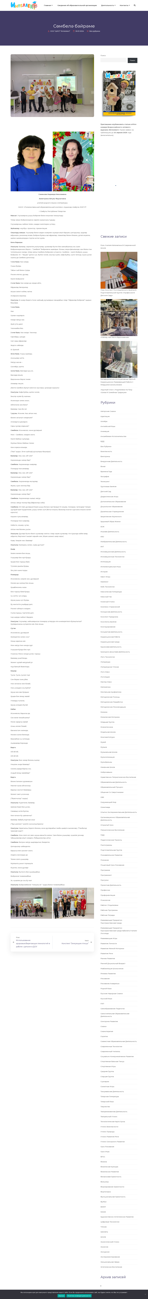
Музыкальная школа (109, 752)
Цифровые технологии (110, 1222)
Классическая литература (111, 592)
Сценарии (105, 1082)
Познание (105, 860)
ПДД (102, 835)
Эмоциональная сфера (110, 1262)
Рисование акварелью (110, 984)
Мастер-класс (106, 682)
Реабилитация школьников (112, 969)
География (105, 477)
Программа (105, 870)
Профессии (105, 890)
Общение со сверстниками (112, 792)
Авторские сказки (108, 411)
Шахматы (104, 1232)
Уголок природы (107, 1132)
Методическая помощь (110, 697)
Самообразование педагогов (112, 1009)
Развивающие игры (109, 938)
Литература (105, 662)
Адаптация (105, 416)
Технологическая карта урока (113, 1122)
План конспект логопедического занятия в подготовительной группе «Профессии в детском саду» (118, 292)
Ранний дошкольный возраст (113, 963)
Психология (105, 900)
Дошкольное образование (112, 507)
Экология (104, 1247)
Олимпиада (105, 807)
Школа (103, 1237)
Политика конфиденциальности (78, 1296)
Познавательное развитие (111, 855)
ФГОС (103, 1157)
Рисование (105, 979)
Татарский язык (107, 1102)
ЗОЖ (102, 527)
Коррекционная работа (110, 637)
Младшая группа (107, 722)
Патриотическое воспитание (112, 830)
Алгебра (104, 421)
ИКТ (102, 547)
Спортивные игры (108, 1066)
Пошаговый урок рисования (112, 865)
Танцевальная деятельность (112, 1092)
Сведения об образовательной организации (77, 5)
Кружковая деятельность (111, 647)
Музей (103, 742)
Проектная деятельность (111, 885)
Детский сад (106, 491)
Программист (106, 875)
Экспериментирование (110, 1257)
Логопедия (105, 677)
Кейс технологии (108, 587)
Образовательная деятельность (114, 782)
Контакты (124, 5)
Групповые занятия (108, 487)
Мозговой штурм (108, 737)
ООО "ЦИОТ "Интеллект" (60, 31)
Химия (103, 1212)
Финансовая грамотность (111, 1177)
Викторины (105, 456)
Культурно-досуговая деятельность (115, 652)
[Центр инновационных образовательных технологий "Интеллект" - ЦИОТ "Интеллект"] (24, 5)
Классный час (106, 597)
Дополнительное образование (113, 502)
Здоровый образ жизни (110, 522)
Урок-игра (105, 1152)
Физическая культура (109, 1167)
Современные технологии (111, 1046)
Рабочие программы (109, 910)
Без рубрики (94, 31)
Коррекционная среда (110, 642)
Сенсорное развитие (109, 1021)
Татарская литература (110, 1097)
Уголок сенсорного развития (113, 1142)
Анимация (105, 431)
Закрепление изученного (111, 517)
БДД (102, 441)
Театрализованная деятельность (114, 1112)
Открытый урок (107, 825)
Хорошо (61, 1296)
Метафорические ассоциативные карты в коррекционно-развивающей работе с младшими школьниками (118, 382)
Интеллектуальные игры (111, 567)
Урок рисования (107, 1147)
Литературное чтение (110, 667)
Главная (47, 5)
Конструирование (108, 627)
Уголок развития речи (110, 1137)
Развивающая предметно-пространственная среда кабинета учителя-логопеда (119, 930)
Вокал (103, 466)
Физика (104, 1162)
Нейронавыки (106, 772)
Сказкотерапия (107, 1031)
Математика (105, 687)
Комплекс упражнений (110, 607)
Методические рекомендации (113, 707)
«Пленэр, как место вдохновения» (115, 337)
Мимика (104, 712)
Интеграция (106, 562)
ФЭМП (103, 1207)
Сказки (103, 1026)
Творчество (105, 1107)
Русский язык (106, 999)
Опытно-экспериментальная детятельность (119, 812)
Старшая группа (107, 1077)
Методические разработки (112, 702)
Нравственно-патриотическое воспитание (118, 777)
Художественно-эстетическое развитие (117, 1217)
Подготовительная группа (111, 850)
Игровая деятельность (110, 532)
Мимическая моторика (110, 717)
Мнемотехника (107, 727)
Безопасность (106, 451)
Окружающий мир (108, 802)
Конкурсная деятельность (111, 612)
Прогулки (104, 880)
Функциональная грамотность (113, 1197)
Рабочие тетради (108, 915)
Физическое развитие (110, 1172)
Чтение (104, 1227)
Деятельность (107, 5)
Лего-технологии (108, 657)
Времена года (106, 472)
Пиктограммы (106, 845)
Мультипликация (108, 757)
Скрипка (104, 1036)
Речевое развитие (108, 974)
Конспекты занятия (108, 622)
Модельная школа (108, 732)
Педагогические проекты (111, 840)
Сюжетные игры (107, 1087)
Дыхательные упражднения (112, 512)
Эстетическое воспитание (111, 1267)
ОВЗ (102, 797)
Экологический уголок (110, 1242)
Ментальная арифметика (111, 692)
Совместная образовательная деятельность (119, 1041)
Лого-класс (105, 672)
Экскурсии (105, 1252)
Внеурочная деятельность (111, 461)
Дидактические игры (109, 497)
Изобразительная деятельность (114, 542)
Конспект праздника (109, 617)
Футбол (103, 1202)
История (104, 572)
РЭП (102, 1004)
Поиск (103, 56)
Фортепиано (106, 1192)
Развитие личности (109, 944)
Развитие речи (107, 954)
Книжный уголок (108, 602)
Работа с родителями (109, 905)
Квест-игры (105, 577)
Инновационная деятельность (113, 552)
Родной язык (106, 989)
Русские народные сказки (112, 994)
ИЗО (102, 537)
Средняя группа (107, 1071)
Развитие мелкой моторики (112, 949)
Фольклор (105, 1182)
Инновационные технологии (112, 557)
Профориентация (108, 895)
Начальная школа (108, 767)
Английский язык (108, 426)
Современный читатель (110, 1051)
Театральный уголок (109, 1117)
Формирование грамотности (112, 1187)
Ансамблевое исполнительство (113, 436)
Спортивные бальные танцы (112, 1061)
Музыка (104, 747)
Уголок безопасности (109, 1127)
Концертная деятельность (111, 632)
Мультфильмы (106, 762)
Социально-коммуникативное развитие (117, 1056)
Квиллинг (104, 582)
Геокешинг (105, 482)
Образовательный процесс (112, 787)
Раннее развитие (108, 958)
